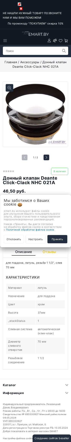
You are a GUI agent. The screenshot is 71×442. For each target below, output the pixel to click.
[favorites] (60, 41)
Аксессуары (29, 62)
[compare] (55, 41)
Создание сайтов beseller (51, 438)
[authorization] (49, 41)
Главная (11, 62)
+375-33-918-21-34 (37, 8)
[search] (64, 51)
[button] (46, 157)
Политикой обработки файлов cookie (30, 229)
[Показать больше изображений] (9, 88)
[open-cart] (66, 41)
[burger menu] (5, 40)
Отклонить (14, 239)
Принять (57, 239)
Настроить (35, 239)
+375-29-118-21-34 (36, 4)
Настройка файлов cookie (18, 438)
